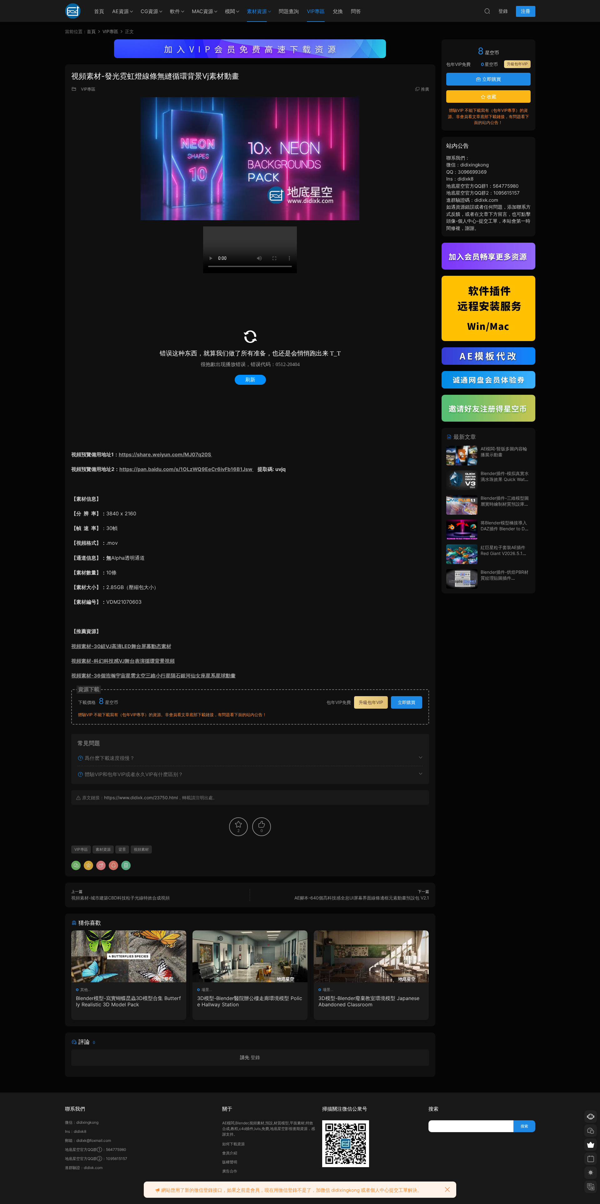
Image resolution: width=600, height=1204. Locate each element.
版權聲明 (229, 1162)
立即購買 (406, 702)
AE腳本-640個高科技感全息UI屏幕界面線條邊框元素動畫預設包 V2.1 (361, 897)
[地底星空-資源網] (73, 11)
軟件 (175, 11)
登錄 (255, 1057)
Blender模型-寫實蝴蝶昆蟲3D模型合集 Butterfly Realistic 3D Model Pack (128, 1001)
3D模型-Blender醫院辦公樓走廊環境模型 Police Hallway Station (249, 1001)
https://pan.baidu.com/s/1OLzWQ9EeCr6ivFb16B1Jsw (186, 469)
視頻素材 (141, 849)
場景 (205, 989)
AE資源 (120, 11)
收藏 (491, 97)
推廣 (425, 89)
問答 (356, 11)
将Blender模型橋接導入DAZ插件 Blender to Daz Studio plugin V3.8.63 (505, 529)
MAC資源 (202, 11)
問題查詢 (289, 11)
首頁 (99, 11)
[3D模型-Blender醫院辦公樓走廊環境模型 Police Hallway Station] (250, 956)
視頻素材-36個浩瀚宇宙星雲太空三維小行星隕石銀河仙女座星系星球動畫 (153, 675)
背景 (122, 849)
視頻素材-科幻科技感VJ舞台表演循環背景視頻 (123, 661)
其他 (84, 989)
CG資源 (149, 11)
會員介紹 (229, 1153)
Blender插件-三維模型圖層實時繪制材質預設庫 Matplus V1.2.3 (505, 504)
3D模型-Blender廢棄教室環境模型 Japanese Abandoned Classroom (368, 1001)
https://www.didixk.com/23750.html (141, 797)
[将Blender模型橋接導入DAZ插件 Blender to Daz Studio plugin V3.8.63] (462, 529)
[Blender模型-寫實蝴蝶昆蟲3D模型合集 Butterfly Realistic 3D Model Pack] (128, 956)
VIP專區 (316, 11)
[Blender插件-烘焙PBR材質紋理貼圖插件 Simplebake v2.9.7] (462, 579)
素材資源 (257, 11)
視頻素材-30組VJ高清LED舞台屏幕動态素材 (121, 646)
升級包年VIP (371, 702)
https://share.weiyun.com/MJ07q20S (165, 454)
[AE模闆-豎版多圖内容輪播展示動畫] (462, 455)
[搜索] (487, 10)
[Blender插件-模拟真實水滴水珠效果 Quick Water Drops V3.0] (462, 480)
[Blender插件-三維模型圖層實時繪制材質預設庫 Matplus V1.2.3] (462, 505)
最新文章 (464, 437)
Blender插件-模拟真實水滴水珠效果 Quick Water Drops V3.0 (505, 479)
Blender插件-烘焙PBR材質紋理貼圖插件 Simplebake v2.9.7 (504, 578)
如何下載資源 (233, 1144)
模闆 (230, 11)
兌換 (338, 11)
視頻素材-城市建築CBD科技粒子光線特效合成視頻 (120, 897)
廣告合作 (229, 1171)
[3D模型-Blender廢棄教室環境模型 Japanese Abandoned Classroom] (371, 956)
